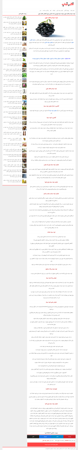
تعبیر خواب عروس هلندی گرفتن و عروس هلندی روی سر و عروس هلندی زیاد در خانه (12, 165)
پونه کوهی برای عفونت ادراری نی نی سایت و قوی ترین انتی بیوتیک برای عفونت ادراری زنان (12, 75)
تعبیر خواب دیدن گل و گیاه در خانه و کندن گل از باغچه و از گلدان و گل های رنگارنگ (12, 150)
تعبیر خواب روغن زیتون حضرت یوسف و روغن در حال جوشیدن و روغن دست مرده (12, 180)
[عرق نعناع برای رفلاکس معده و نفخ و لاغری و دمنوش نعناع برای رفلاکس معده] (24, 109)
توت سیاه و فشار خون (51, 18)
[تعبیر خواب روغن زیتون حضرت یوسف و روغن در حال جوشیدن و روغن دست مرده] (24, 183)
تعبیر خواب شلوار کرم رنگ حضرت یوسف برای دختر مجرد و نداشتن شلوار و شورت (12, 112)
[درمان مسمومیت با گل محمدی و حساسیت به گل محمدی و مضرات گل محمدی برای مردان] (24, 87)
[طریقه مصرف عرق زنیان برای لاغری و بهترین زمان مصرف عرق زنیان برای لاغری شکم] (24, 172)
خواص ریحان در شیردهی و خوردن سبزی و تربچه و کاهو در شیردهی (12, 59)
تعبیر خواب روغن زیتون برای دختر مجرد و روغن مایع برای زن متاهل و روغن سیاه (12, 22)
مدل (40, 10)
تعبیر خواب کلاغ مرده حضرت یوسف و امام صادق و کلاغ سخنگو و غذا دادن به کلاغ (12, 69)
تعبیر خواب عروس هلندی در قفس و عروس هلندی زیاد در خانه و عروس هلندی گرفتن (12, 38)
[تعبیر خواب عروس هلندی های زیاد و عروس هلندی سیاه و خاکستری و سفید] (24, 125)
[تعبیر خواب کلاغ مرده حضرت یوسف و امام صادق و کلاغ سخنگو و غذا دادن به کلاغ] (24, 72)
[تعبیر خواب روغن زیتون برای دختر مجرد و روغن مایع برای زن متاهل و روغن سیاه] (24, 25)
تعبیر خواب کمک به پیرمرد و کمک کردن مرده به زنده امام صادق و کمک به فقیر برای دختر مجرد (12, 145)
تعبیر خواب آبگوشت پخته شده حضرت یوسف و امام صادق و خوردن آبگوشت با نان (12, 64)
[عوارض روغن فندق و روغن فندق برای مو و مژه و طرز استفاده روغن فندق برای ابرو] (24, 157)
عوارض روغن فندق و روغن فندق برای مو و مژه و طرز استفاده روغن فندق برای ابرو (12, 155)
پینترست (69, 436)
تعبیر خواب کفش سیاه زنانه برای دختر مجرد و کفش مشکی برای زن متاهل (12, 54)
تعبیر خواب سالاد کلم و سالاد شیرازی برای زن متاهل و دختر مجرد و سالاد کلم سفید (12, 17)
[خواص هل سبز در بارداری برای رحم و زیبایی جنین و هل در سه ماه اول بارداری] (24, 99)
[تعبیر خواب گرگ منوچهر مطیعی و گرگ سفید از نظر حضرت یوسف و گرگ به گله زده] (24, 104)
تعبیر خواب (72, 10)
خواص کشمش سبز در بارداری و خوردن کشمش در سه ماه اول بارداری (12, 139)
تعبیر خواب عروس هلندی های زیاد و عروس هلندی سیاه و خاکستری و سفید (12, 122)
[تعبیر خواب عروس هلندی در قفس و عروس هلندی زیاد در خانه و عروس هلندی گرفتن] (24, 40)
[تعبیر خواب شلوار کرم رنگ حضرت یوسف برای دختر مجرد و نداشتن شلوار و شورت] (24, 114)
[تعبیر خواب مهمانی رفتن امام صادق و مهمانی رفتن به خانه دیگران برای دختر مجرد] (24, 162)
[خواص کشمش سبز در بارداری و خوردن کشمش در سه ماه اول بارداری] (24, 141)
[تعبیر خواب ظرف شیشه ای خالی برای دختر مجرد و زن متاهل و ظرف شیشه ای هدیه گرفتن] (24, 50)
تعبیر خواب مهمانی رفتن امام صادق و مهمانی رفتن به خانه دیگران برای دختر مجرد (12, 160)
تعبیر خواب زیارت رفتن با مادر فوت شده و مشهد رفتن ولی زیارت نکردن (12, 33)
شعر (50, 10)
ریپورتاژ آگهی (66, 10)
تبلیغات (54, 10)
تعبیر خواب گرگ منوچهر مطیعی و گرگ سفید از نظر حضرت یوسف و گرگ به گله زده (12, 102)
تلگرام (57, 436)
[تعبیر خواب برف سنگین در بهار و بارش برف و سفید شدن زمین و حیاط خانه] (24, 178)
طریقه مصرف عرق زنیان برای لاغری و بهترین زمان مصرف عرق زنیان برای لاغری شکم (12, 170)
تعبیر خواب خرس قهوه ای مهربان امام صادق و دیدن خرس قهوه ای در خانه (12, 117)
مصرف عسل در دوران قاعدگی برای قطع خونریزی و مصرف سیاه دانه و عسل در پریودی (12, 28)
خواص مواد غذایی (59, 10)
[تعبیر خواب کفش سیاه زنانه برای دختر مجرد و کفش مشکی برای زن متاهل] (24, 56)
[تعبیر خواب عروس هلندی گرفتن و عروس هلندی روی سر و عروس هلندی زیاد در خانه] (24, 167)
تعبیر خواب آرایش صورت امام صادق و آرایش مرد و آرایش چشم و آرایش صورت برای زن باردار (12, 134)
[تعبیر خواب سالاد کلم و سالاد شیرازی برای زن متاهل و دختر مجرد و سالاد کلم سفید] (24, 20)
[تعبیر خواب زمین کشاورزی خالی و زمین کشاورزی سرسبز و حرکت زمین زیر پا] (24, 82)
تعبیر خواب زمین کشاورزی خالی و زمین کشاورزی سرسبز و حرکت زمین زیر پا (12, 80)
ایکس (33, 436)
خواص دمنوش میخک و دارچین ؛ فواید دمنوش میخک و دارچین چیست (48, 58)
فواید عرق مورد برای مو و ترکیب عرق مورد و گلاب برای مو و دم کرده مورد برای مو (12, 43)
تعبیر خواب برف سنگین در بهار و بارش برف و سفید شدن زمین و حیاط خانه (12, 175)
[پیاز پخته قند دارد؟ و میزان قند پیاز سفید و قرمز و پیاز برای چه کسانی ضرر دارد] (24, 130)
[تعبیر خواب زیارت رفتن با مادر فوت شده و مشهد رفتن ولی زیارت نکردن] (24, 35)
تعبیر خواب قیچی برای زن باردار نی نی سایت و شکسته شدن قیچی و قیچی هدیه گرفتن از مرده (12, 92)
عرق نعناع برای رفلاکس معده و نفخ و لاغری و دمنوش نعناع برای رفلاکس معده (12, 107)
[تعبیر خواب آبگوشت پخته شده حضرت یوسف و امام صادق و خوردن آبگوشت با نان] (24, 67)
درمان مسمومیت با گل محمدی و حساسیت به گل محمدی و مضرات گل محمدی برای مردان (12, 86)
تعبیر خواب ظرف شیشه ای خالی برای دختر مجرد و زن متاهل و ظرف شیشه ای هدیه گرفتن (12, 49)
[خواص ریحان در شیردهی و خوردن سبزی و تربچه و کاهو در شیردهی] (24, 61)
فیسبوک (45, 436)
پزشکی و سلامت (46, 10)
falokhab (67, 440)
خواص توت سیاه (53, 110)
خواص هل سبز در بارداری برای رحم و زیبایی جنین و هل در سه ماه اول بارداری (12, 97)
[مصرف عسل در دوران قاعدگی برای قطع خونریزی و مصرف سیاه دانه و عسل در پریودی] (24, 30)
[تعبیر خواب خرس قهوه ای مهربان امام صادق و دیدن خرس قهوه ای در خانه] (24, 120)
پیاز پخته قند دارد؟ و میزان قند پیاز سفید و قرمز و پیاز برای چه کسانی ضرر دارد (12, 127)
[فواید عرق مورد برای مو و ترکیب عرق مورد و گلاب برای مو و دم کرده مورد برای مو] (24, 45)
